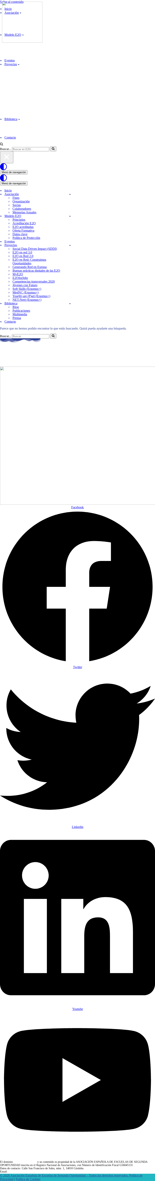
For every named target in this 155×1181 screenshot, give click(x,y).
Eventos (9, 60)
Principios (19, 219)
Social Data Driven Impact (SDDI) (35, 248)
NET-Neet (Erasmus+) (27, 299)
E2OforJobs (20, 278)
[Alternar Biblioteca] (70, 303)
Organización (21, 201)
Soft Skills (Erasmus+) (27, 288)
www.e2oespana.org (25, 1161)
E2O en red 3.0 (22, 252)
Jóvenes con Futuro (25, 285)
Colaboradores (22, 208)
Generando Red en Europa (30, 267)
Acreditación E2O (24, 223)
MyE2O (18, 274)
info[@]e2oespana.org (21, 1171)
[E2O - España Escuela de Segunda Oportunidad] (22, 41)
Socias (17, 205)
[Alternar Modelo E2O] (70, 216)
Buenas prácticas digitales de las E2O (36, 270)
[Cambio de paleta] (77, 166)
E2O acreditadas (23, 227)
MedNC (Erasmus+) (26, 292)
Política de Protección (26, 238)
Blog (16, 307)
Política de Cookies (28, 1179)
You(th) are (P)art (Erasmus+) (31, 296)
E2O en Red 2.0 (23, 256)
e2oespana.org (20, 355)
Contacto (10, 137)
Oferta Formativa (23, 230)
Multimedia (20, 314)
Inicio (8, 190)
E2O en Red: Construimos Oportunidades (29, 261)
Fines (16, 197)
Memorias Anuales (24, 212)
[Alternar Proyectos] (70, 245)
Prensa (17, 318)
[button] (18, 64)
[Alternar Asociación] (70, 194)
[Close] (6, 157)
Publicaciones (21, 310)
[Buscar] (1, 144)
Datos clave (20, 234)
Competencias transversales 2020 (34, 281)
